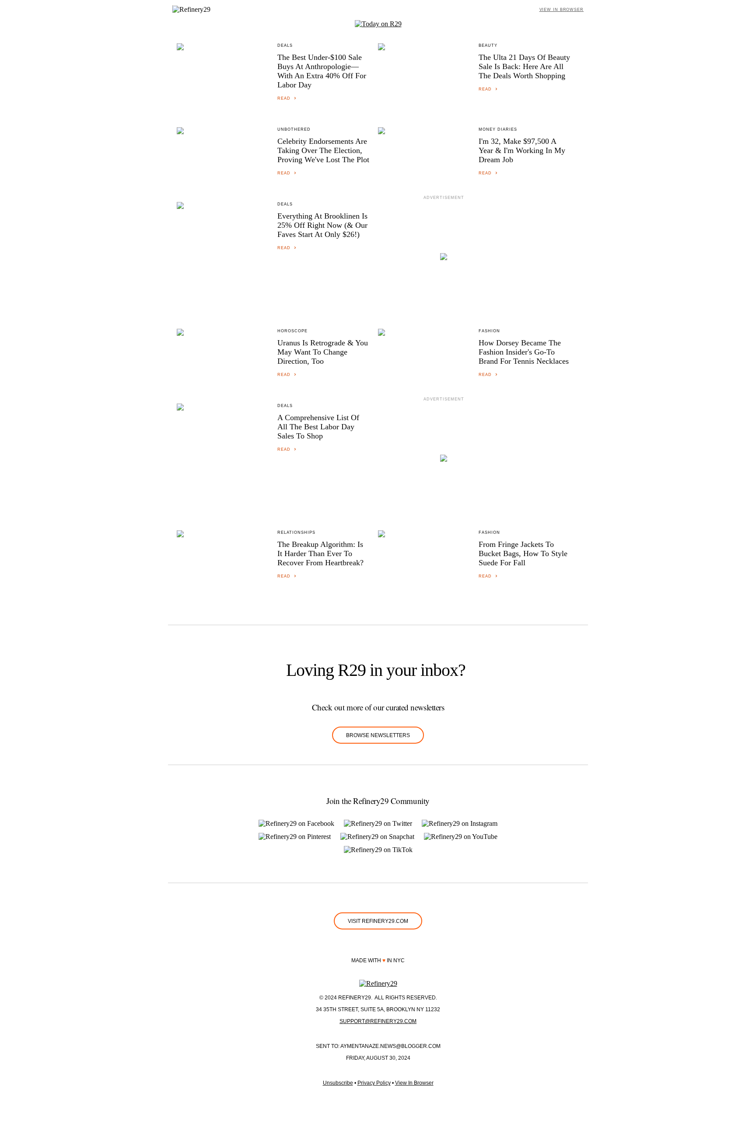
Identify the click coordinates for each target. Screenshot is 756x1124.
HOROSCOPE (292, 331)
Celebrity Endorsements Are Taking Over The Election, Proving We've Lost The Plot (323, 150)
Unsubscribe (338, 1083)
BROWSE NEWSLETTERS (378, 735)
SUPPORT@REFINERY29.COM (378, 1021)
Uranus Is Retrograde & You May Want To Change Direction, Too (322, 351)
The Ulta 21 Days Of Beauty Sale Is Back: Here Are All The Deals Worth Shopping (524, 66)
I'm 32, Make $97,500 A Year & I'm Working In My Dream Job (522, 150)
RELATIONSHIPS (296, 532)
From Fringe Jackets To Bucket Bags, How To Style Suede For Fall (523, 553)
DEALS (285, 45)
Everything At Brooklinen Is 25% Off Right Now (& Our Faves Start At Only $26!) (322, 225)
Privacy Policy (374, 1083)
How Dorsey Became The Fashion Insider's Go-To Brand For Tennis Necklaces (524, 351)
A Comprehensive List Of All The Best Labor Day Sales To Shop (318, 426)
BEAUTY (488, 45)
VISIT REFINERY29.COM (378, 921)
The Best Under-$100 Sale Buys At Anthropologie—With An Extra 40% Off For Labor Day (321, 71)
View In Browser (414, 1083)
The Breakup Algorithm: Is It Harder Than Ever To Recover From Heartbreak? (320, 553)
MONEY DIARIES (498, 129)
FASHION (489, 331)
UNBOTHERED (294, 129)
